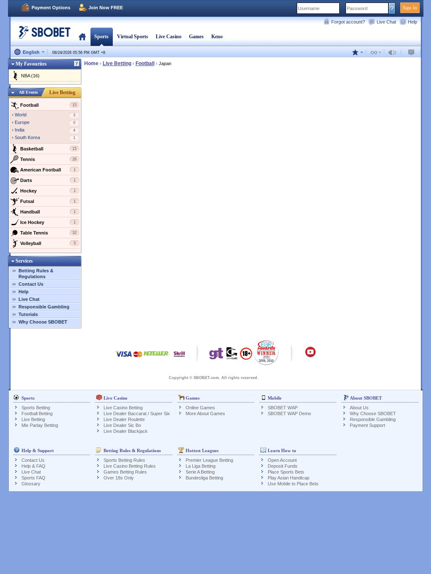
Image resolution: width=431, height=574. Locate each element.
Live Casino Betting (123, 407)
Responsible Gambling (44, 306)
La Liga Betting (201, 466)
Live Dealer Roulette (124, 419)
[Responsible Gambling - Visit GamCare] (232, 355)
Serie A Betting (200, 471)
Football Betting (37, 413)
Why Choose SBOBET (43, 321)
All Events (28, 92)
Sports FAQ (33, 477)
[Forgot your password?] (392, 8)
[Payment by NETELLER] (157, 358)
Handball (48, 211)
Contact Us (31, 284)
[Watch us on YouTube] (310, 356)
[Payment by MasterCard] (137, 358)
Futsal (48, 201)
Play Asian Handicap (288, 477)
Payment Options (51, 7)
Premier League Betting (209, 460)
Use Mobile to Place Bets (293, 483)
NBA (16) (30, 75)
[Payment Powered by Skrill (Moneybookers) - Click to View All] (179, 358)
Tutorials (28, 314)
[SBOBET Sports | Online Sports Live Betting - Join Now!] (42, 35)
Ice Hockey (48, 222)
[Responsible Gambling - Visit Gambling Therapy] (216, 355)
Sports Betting (35, 407)
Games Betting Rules (125, 471)
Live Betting (62, 92)
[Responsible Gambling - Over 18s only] (246, 356)
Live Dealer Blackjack (126, 431)
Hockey (48, 190)
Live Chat (386, 21)
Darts (48, 180)
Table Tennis (48, 232)
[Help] (77, 64)
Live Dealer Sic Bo (122, 425)
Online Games (200, 407)
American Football (48, 169)
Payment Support (367, 425)
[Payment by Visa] (123, 358)
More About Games (205, 413)
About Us (359, 407)
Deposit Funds (283, 466)
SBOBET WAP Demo (289, 413)
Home (82, 36)
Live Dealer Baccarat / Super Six (137, 413)
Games (196, 36)
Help (412, 21)
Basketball (48, 148)
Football (48, 105)
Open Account (282, 460)
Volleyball (48, 243)
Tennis (48, 159)
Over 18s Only (119, 477)
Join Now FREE (105, 7)
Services (24, 261)
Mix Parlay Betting (39, 425)
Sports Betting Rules (124, 460)
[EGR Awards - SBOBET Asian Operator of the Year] (266, 352)
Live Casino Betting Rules (130, 466)
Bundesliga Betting (204, 477)
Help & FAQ (33, 466)
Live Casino (168, 36)
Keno (217, 36)
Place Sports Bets (286, 471)
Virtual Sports (132, 36)
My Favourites (31, 64)
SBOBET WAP (283, 407)
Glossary (30, 483)
